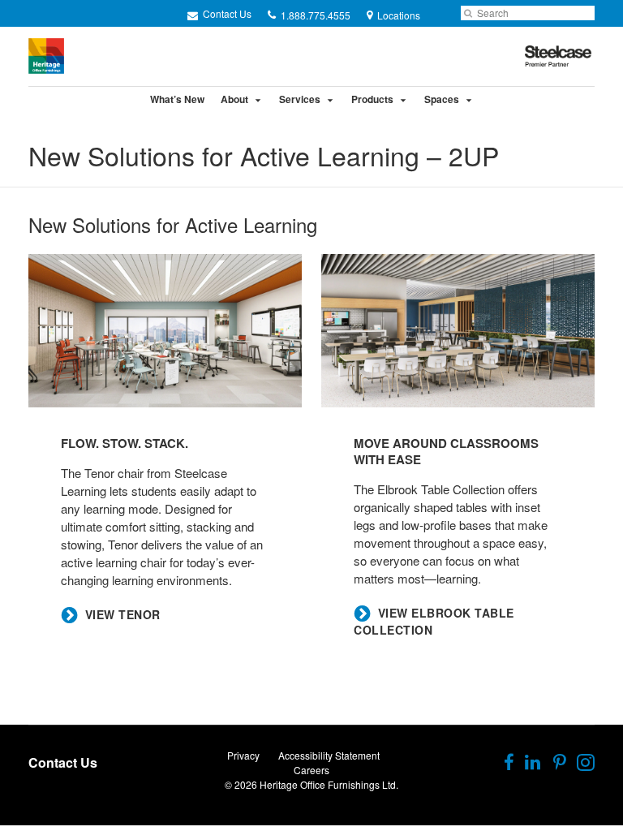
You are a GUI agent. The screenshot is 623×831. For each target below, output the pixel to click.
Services (299, 99)
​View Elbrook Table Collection (434, 621)
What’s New (177, 99)
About (234, 99)
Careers (311, 770)
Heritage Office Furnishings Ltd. (329, 784)
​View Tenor (123, 614)
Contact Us (225, 13)
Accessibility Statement (329, 755)
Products (372, 99)
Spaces (441, 99)
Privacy (243, 755)
